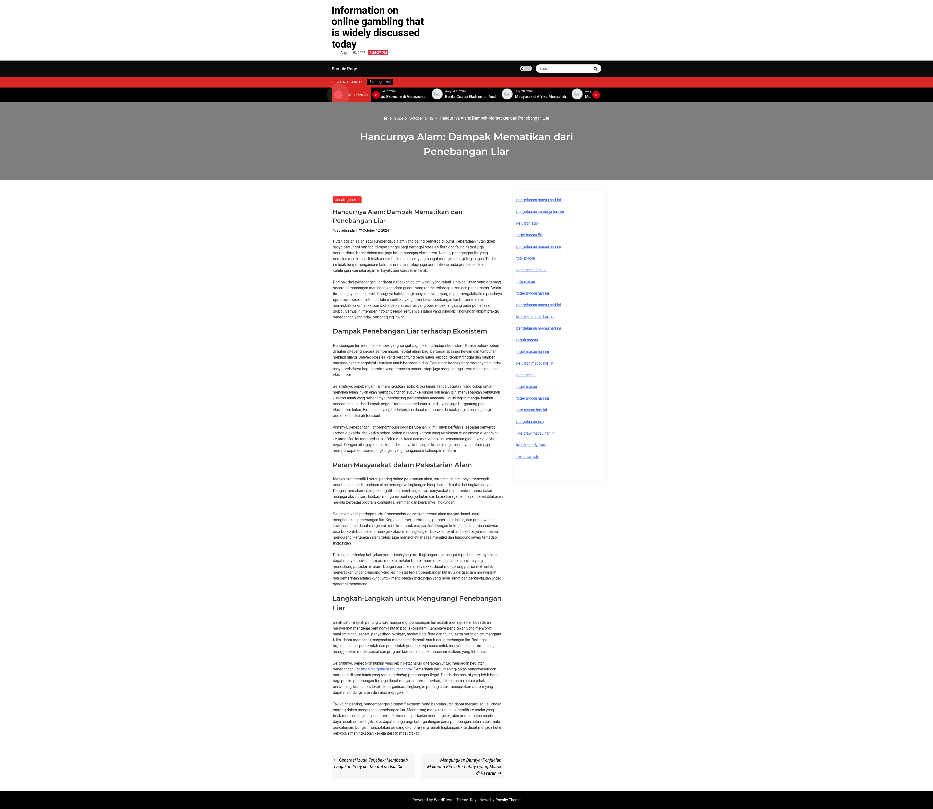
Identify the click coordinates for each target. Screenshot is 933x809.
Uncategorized (347, 199)
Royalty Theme (508, 800)
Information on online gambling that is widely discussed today (378, 27)
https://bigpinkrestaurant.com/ (387, 669)
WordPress (444, 800)
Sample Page (344, 68)
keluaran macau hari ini (535, 363)
